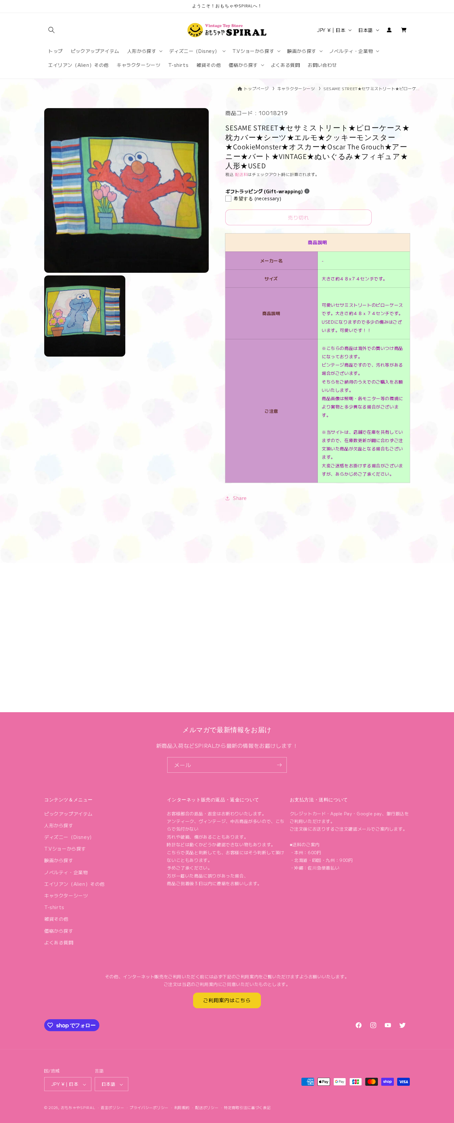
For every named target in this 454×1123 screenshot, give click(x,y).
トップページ (256, 88)
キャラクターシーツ (296, 88)
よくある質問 (58, 942)
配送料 (241, 174)
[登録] (279, 765)
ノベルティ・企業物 (66, 872)
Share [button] (240, 498)
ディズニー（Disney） (69, 836)
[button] (51, 30)
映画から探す (58, 860)
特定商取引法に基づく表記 (247, 1107)
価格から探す (58, 930)
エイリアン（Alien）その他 (74, 883)
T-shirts (54, 907)
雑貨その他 (56, 918)
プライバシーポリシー (149, 1107)
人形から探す (58, 825)
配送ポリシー (206, 1107)
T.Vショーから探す (65, 848)
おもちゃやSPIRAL (78, 1107)
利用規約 (182, 1107)
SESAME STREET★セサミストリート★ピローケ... (371, 88)
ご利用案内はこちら (227, 1000)
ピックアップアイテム (68, 813)
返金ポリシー (112, 1107)
